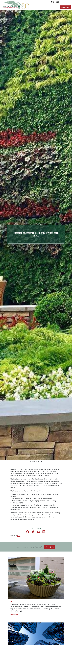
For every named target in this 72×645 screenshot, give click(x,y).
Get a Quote (65, 7)
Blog (18, 536)
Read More (14, 614)
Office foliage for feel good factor (23, 602)
